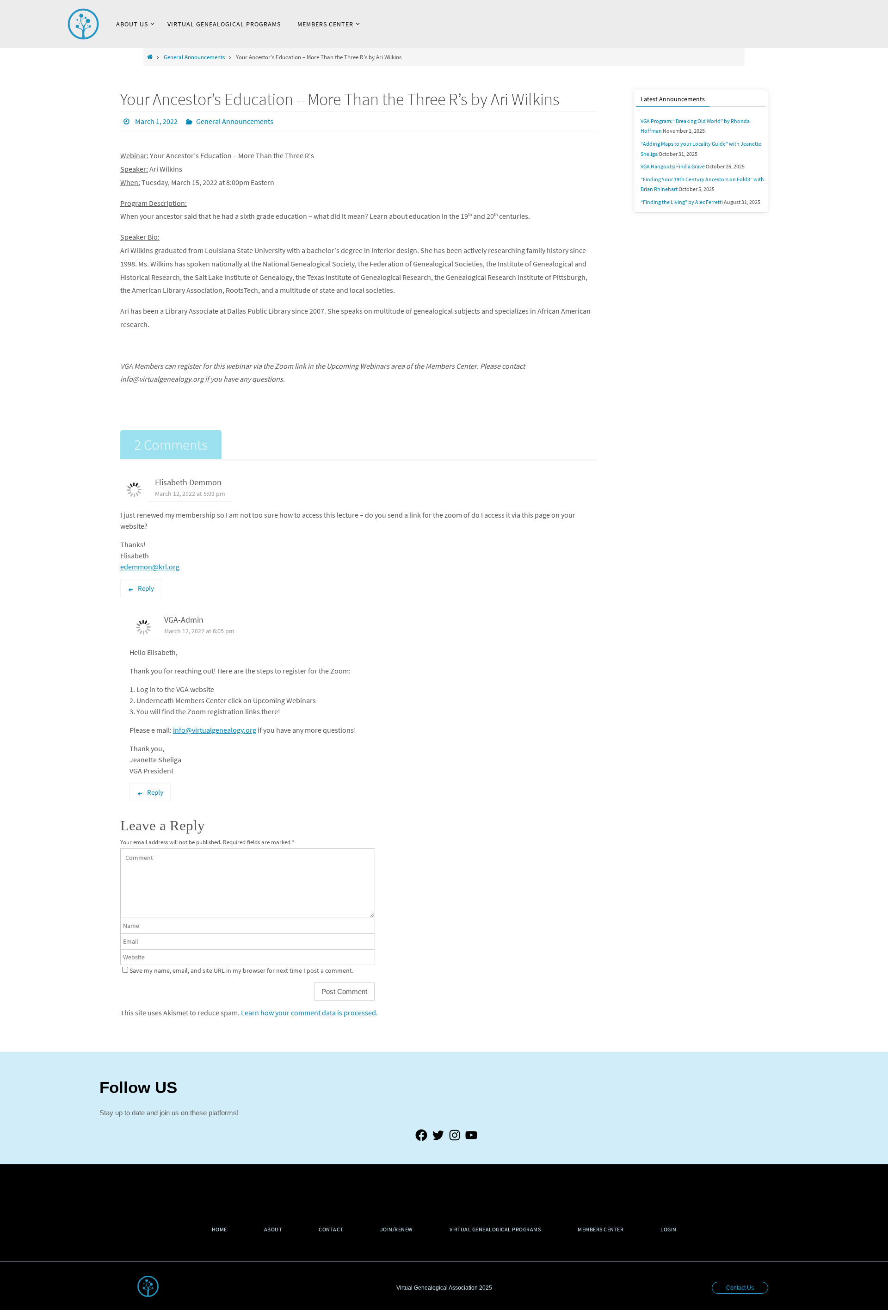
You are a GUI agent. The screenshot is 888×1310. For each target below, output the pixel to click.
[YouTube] (471, 1140)
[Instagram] (455, 1140)
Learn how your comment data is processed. (309, 1012)
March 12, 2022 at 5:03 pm (190, 493)
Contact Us (740, 1288)
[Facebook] (421, 1140)
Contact (331, 1229)
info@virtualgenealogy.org (214, 730)
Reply (146, 588)
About (273, 1229)
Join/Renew (396, 1229)
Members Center (600, 1229)
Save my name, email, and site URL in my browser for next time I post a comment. (241, 970)
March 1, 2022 (156, 121)
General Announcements (194, 57)
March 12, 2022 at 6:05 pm (199, 631)
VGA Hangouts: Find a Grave (673, 166)
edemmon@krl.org (149, 566)
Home (219, 1229)
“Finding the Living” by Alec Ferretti (682, 201)
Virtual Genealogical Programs (495, 1229)
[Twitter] (438, 1140)
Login (668, 1229)
